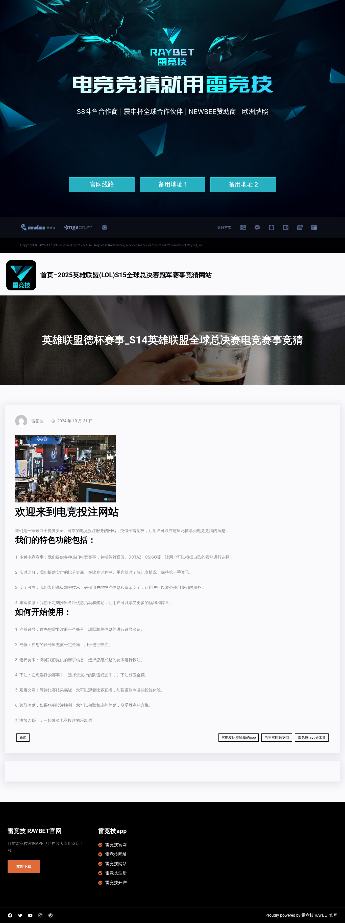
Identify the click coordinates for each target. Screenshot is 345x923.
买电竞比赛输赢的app (238, 737)
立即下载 (23, 866)
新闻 (23, 737)
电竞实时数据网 (276, 737)
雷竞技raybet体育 (312, 737)
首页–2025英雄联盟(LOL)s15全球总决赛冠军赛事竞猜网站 (126, 275)
